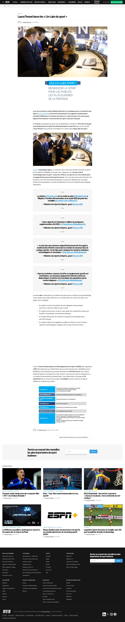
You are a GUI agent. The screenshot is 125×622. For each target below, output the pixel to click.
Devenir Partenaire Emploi (50, 585)
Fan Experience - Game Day (15, 527)
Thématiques (70, 553)
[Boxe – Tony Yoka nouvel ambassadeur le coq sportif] (62, 479)
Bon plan (45, 596)
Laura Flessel (43, 114)
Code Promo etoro (7, 575)
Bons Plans (5, 572)
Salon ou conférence (48, 594)
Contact (66, 615)
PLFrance (68, 594)
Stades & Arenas (27, 561)
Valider (93, 451)
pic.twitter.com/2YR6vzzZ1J (66, 200)
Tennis (48, 564)
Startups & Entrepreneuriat (30, 559)
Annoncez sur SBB (116, 2)
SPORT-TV (69, 596)
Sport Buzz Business (8, 553)
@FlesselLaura (51, 196)
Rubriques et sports (7, 556)
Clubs (3, 591)
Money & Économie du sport (30, 570)
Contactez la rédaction (57, 615)
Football (17, 491)
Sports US (94, 491)
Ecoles (4, 599)
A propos (4, 615)
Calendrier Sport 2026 (8, 559)
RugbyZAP (69, 599)
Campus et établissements (30, 585)
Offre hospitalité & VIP (49, 599)
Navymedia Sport (46, 611)
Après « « (43, 170)
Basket (86, 491)
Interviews (5, 570)
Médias (4, 594)
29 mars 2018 (78, 204)
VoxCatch (68, 588)
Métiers (25, 591)
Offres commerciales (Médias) (51, 602)
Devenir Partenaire (48, 583)
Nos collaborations (39, 615)
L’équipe (48, 615)
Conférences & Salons (72, 561)
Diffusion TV (69, 559)
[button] (3, 2)
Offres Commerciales (72, 567)
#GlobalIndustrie (80, 196)
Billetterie (69, 556)
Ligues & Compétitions (8, 588)
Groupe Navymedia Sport (73, 580)
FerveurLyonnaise (71, 591)
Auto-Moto (6, 527)
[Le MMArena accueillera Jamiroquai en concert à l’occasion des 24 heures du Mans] (21, 515)
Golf (47, 572)
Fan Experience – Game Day (30, 556)
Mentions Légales (73, 615)
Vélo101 (68, 583)
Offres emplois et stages (9, 567)
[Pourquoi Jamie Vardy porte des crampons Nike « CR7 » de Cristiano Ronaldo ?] (21, 479)
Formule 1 (48, 567)
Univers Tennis (70, 585)
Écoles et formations (7, 561)
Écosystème (5, 580)
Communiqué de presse (49, 591)
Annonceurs (11, 615)
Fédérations (5, 585)
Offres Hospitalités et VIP (73, 564)
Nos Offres (46, 580)
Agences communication (9, 564)
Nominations (26, 575)
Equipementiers (10, 491)
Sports (20, 13)
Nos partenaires (30, 615)
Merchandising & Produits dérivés (32, 572)
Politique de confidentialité (9, 618)
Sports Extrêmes (59, 491)
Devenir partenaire (20, 615)
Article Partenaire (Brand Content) (52, 588)
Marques (4, 583)
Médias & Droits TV (51, 527)
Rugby (47, 559)
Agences (4, 596)
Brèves (4, 491)
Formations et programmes (30, 588)
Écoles (24, 583)
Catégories (26, 553)
